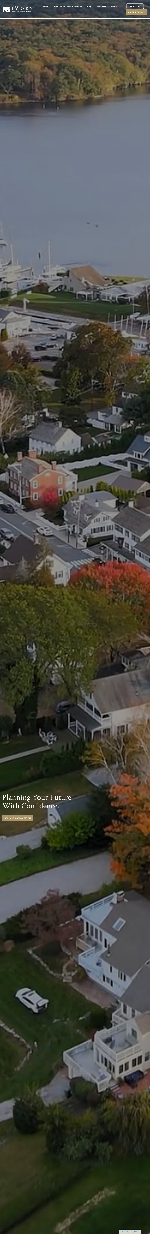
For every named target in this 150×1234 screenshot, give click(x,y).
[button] (46, 6)
